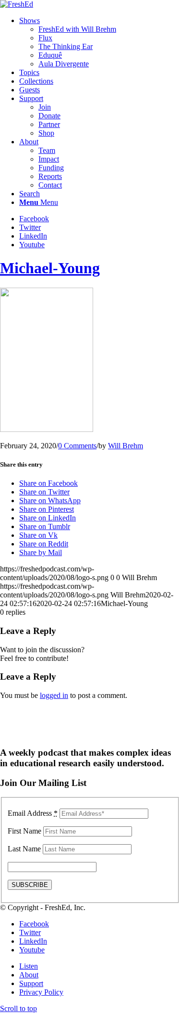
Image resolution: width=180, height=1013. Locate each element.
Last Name (24, 849)
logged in (54, 695)
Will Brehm (125, 446)
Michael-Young (50, 268)
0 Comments (77, 446)
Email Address (33, 813)
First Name (24, 831)
